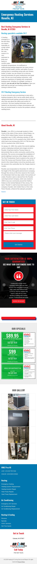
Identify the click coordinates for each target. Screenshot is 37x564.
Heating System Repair (8, 489)
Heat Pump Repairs (7, 492)
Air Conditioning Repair (8, 506)
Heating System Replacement (10, 487)
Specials (4, 521)
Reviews (4, 518)
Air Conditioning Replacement (10, 509)
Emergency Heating (7, 484)
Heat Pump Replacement (9, 494)
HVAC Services (6, 523)
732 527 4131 (18, 9)
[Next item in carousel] (33, 284)
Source (3, 192)
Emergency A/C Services (9, 504)
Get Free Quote (6, 526)
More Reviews (18, 301)
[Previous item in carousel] (4, 284)
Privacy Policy (21, 562)
